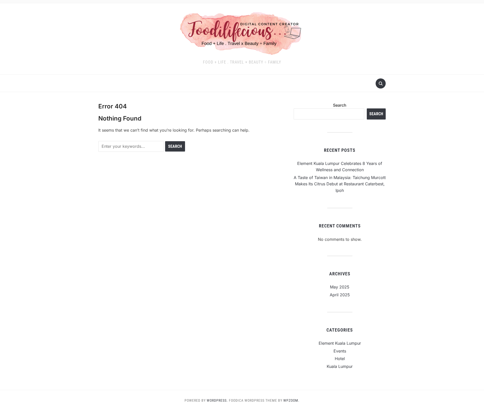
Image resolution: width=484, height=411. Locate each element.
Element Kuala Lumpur (340, 343)
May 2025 (339, 286)
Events (340, 351)
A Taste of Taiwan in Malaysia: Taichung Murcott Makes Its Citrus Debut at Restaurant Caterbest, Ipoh (340, 184)
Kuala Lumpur (340, 366)
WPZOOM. (291, 400)
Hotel (340, 358)
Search (339, 105)
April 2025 (340, 294)
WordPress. (217, 400)
